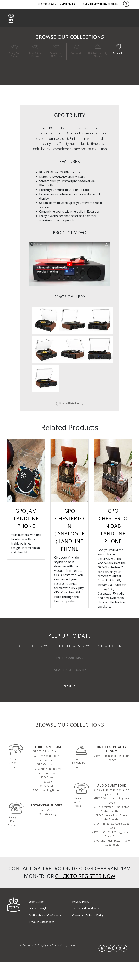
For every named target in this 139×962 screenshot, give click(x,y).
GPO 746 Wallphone (46, 755)
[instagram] (102, 948)
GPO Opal (46, 782)
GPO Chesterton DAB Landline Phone (112, 526)
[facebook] (116, 948)
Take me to (55, 3)
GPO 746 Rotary (46, 814)
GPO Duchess (46, 773)
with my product (99, 3)
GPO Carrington (46, 764)
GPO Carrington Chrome (46, 768)
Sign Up (69, 686)
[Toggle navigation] (130, 18)
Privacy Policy (80, 901)
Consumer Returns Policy (88, 915)
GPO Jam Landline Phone (26, 518)
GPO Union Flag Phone (46, 790)
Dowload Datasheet (69, 403)
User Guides (36, 901)
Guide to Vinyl (37, 908)
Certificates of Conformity (45, 915)
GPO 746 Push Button (46, 751)
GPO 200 (46, 809)
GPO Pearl (46, 786)
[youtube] (109, 948)
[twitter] (123, 948)
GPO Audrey (46, 760)
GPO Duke (46, 777)
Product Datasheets (41, 922)
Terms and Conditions (86, 908)
